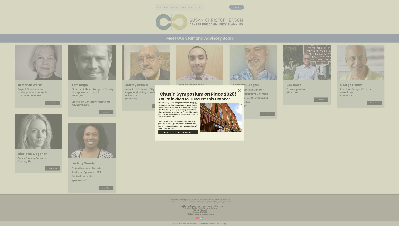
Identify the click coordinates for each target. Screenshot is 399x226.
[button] (239, 90)
